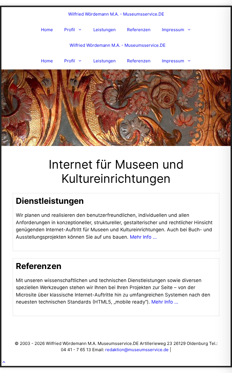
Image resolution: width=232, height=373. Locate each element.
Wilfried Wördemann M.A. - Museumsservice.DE (116, 14)
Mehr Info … (143, 237)
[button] (3, 362)
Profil (69, 29)
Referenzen (139, 29)
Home (47, 29)
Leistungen (104, 29)
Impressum (173, 29)
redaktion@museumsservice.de (137, 349)
